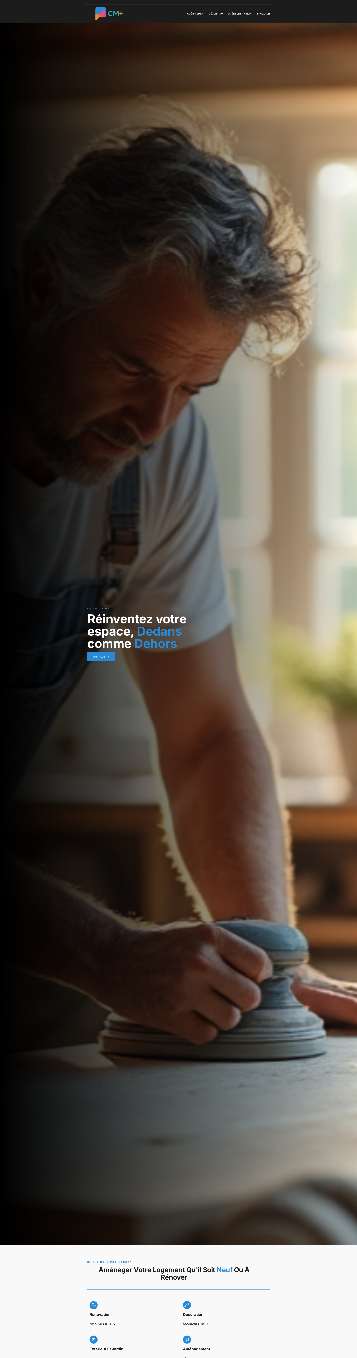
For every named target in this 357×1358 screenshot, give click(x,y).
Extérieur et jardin (240, 13)
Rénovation (263, 13)
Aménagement (196, 13)
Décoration (216, 13)
